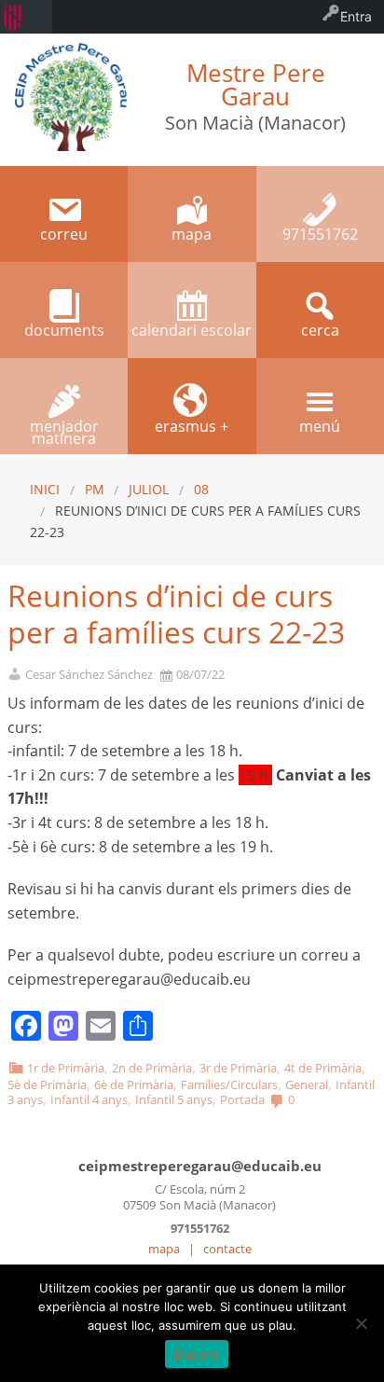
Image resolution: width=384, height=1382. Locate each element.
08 (201, 489)
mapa (164, 1248)
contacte (227, 1248)
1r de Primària (65, 1067)
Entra (356, 16)
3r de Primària (238, 1067)
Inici (45, 489)
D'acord (197, 1354)
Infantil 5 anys (174, 1099)
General (306, 1084)
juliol (149, 489)
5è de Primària (47, 1084)
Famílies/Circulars (229, 1084)
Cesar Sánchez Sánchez (89, 675)
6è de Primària (133, 1084)
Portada (242, 1099)
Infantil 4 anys (89, 1099)
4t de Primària (323, 1067)
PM (94, 489)
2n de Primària (152, 1067)
